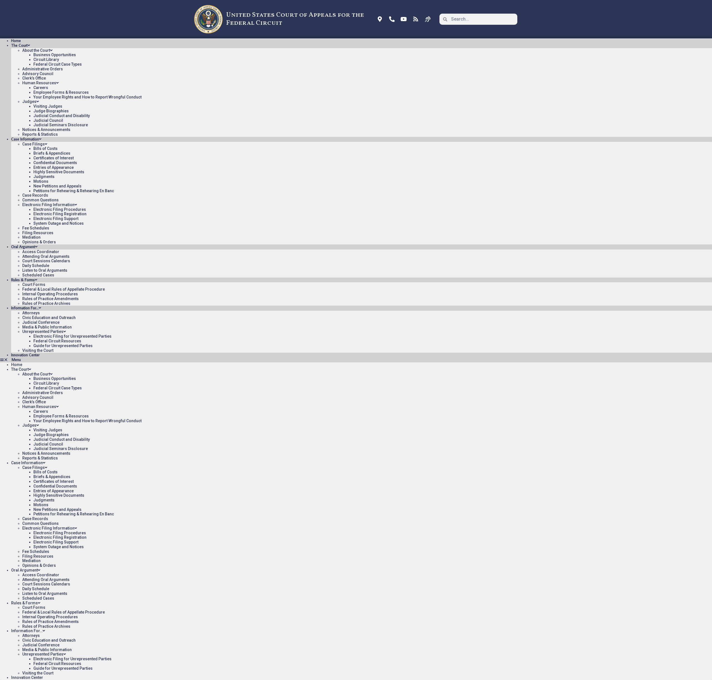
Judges (29, 101)
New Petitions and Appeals (57, 186)
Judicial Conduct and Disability (61, 115)
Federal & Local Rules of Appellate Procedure (63, 289)
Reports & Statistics (40, 134)
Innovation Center (25, 354)
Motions (40, 181)
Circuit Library (46, 59)
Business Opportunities (54, 55)
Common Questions (40, 200)
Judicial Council (48, 120)
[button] (356, 359)
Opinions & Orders (39, 242)
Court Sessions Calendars (46, 261)
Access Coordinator (40, 251)
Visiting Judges (47, 106)
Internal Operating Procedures (50, 294)
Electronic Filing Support (55, 218)
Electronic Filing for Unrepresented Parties (72, 336)
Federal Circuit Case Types (57, 64)
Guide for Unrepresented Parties (63, 345)
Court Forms (33, 284)
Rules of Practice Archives (46, 303)
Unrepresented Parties (42, 331)
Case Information (25, 139)
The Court (19, 45)
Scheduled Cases (38, 275)
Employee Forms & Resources (61, 92)
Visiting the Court (37, 350)
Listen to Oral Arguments (44, 270)
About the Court (36, 50)
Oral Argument (23, 246)
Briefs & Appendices (51, 153)
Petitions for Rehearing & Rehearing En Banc (73, 191)
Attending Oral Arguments (46, 256)
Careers (40, 87)
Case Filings (33, 144)
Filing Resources (37, 233)
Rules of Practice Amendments (50, 298)
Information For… (25, 307)
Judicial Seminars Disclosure (60, 125)
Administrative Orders (42, 69)
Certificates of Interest (53, 158)
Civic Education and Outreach (49, 317)
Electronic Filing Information (48, 204)
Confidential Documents (55, 162)
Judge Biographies (51, 111)
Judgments (44, 176)
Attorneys (31, 313)
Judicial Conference (41, 322)
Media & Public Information (47, 327)
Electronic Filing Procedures (59, 209)
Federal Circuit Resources (57, 341)
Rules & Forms (23, 279)
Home (16, 40)
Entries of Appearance (53, 167)
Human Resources (39, 83)
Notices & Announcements (46, 129)
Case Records (35, 195)
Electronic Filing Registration (59, 214)
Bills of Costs (45, 148)
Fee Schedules (35, 228)
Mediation (31, 237)
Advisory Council (37, 73)
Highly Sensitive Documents (58, 172)
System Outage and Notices (58, 223)
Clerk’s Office (34, 78)
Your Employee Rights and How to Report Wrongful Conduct (87, 97)
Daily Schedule (35, 265)
